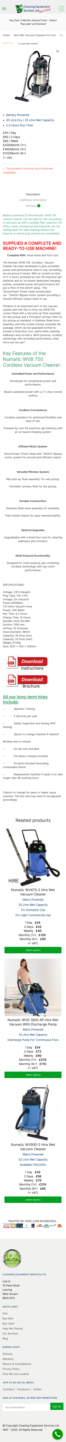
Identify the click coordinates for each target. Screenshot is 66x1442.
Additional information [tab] (33, 200)
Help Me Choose (13, 1328)
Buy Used (8, 1323)
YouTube (8, 1389)
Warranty (8, 1358)
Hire (5, 1313)
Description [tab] (33, 194)
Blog (5, 1338)
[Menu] (4, 9)
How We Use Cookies (16, 1374)
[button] (58, 51)
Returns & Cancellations (17, 1363)
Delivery (7, 1353)
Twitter (36, 1389)
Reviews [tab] (31, 205)
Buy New (8, 1318)
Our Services (10, 1333)
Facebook (23, 1389)
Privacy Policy (11, 1369)
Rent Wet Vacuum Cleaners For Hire (35, 35)
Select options (33, 950)
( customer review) (28, 43)
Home (6, 35)
